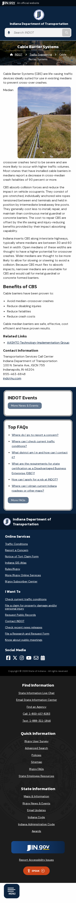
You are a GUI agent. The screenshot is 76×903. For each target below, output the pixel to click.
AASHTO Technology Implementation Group (38, 343)
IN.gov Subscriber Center (21, 581)
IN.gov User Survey (37, 741)
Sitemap (36, 762)
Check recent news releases (23, 627)
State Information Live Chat (37, 693)
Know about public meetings (23, 640)
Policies (36, 755)
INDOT (18, 54)
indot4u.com (12, 378)
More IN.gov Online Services (23, 575)
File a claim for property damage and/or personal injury (31, 607)
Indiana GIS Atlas (16, 562)
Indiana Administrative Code (36, 824)
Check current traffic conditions (26, 599)
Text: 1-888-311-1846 (36, 720)
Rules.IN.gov (12, 569)
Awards (36, 831)
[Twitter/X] (15, 657)
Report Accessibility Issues (36, 860)
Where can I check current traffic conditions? (33, 444)
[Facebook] (8, 657)
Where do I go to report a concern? (35, 435)
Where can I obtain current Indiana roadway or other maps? (34, 488)
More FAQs (18, 500)
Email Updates (36, 810)
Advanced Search (36, 748)
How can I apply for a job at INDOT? (35, 479)
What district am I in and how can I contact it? (40, 455)
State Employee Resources (36, 776)
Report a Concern (16, 550)
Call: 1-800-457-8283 (36, 713)
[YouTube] (28, 657)
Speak (36, 871)
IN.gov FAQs (36, 769)
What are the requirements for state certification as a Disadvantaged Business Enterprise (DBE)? (39, 468)
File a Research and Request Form (27, 633)
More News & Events (24, 405)
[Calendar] (43, 657)
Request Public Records (20, 615)
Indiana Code (36, 817)
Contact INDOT (14, 621)
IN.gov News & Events (36, 803)
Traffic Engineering (41, 54)
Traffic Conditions (16, 544)
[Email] (36, 657)
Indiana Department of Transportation (39, 24)
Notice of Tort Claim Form (22, 556)
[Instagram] (22, 657)
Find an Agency (36, 707)
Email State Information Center (36, 700)
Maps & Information (36, 796)
